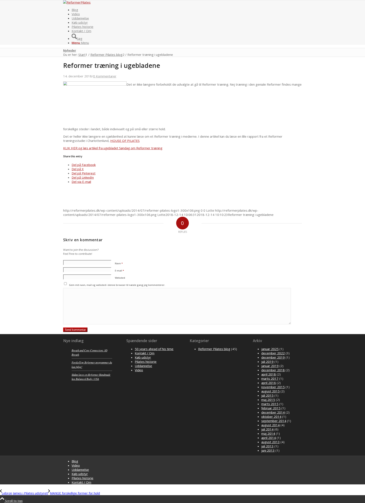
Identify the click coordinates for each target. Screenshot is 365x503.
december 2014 (273, 412)
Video (139, 370)
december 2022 (273, 353)
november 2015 (273, 387)
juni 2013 (268, 450)
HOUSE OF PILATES (125, 140)
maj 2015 (268, 399)
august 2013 (270, 442)
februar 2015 (271, 408)
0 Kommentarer (104, 76)
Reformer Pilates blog (214, 349)
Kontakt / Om (144, 353)
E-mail (119, 270)
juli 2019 (267, 361)
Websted (120, 277)
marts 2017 (269, 378)
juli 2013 (267, 446)
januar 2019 (270, 366)
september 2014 (273, 421)
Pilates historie (146, 361)
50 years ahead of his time (154, 349)
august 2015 (270, 391)
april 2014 (268, 438)
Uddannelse (143, 366)
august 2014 (270, 425)
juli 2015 (267, 395)
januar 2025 (270, 349)
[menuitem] (187, 10)
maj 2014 (268, 433)
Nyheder (69, 50)
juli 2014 (267, 429)
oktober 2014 (271, 416)
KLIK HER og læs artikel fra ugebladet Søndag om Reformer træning (112, 148)
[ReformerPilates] (77, 2)
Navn (119, 263)
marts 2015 (269, 404)
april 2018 (268, 374)
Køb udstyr (143, 357)
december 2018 (273, 370)
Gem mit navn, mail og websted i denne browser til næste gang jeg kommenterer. (117, 284)
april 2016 (268, 383)
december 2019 (273, 357)
